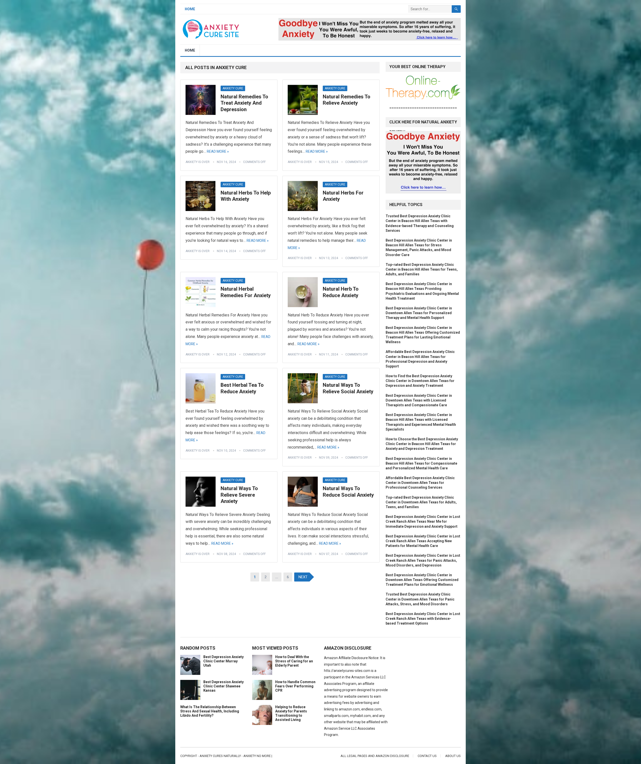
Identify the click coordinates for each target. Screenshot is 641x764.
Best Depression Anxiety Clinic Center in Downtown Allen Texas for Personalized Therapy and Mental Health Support (419, 313)
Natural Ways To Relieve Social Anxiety (348, 388)
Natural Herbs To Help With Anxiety (246, 196)
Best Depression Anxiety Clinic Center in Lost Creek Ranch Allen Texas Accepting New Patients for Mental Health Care (423, 541)
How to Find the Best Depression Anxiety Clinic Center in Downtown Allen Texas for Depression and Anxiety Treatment (420, 381)
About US (453, 756)
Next (302, 577)
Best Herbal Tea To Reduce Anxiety (242, 388)
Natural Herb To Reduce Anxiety (341, 292)
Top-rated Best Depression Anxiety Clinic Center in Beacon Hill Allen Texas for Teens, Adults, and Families (422, 269)
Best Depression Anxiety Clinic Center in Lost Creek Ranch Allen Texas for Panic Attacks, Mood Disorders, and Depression (423, 560)
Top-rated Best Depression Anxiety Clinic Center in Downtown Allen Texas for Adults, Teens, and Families (421, 502)
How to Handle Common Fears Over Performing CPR (295, 686)
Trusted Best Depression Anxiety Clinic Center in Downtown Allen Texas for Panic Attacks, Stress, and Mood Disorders (420, 599)
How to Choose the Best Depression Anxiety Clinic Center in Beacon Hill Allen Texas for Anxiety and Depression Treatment (422, 444)
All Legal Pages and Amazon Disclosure (375, 756)
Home (190, 9)
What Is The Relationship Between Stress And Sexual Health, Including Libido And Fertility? (209, 711)
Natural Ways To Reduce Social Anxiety (348, 491)
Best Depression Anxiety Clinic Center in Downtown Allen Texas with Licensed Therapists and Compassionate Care (419, 400)
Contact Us (427, 756)
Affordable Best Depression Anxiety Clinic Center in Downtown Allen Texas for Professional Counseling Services (420, 482)
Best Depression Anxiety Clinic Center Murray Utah (223, 661)
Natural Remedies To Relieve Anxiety (346, 100)
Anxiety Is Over (198, 162)
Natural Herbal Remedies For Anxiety (246, 292)
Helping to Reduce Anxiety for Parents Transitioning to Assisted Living (291, 713)
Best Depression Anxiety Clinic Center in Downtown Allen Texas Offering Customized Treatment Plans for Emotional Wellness (422, 580)
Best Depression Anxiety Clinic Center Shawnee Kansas (223, 686)
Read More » (218, 151)
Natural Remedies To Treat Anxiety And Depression (244, 103)
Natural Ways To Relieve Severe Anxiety (239, 494)
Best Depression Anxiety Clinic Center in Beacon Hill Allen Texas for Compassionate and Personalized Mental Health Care (421, 463)
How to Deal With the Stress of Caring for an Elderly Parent (294, 661)
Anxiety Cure (233, 88)
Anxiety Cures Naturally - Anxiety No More (235, 756)
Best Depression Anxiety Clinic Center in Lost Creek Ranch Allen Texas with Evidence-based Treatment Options (423, 618)
